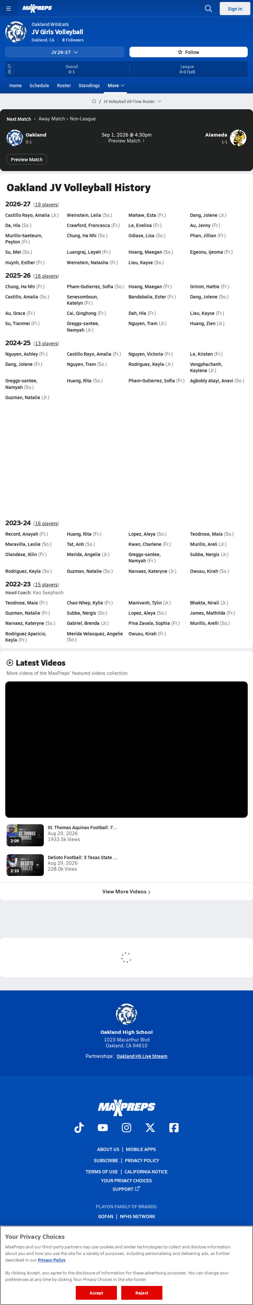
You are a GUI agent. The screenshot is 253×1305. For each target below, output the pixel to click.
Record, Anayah (21, 533)
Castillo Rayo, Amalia (27, 215)
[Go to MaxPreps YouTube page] (103, 1128)
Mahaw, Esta (142, 215)
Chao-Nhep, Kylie (85, 602)
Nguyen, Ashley (21, 353)
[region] (126, 1265)
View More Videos (124, 891)
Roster (64, 85)
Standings (89, 85)
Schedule (39, 85)
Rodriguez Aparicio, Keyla (25, 636)
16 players (46, 276)
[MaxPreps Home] (37, 8)
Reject (141, 1293)
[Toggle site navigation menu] (8, 8)
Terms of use (102, 1171)
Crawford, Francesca (88, 225)
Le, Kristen (201, 353)
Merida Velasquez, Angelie (95, 633)
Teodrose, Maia (206, 533)
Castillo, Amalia (21, 296)
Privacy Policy (142, 1160)
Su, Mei (13, 251)
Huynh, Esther (20, 262)
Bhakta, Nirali (204, 602)
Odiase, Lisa (141, 235)
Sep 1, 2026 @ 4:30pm (127, 135)
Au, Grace (15, 313)
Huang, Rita (79, 380)
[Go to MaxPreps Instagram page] (126, 1128)
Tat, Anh (75, 544)
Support (123, 1188)
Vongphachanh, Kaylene (206, 367)
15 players (46, 584)
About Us (108, 1149)
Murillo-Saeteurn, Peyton (23, 238)
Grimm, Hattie (204, 286)
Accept (96, 1293)
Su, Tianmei (17, 323)
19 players (46, 204)
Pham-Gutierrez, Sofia (90, 286)
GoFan (105, 1216)
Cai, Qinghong (81, 313)
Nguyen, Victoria (145, 353)
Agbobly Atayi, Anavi (211, 380)
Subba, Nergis (204, 554)
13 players (46, 343)
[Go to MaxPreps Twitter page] (150, 1128)
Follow (192, 52)
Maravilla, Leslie (23, 544)
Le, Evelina (140, 225)
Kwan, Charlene (144, 544)
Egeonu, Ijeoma (206, 251)
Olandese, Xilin (21, 554)
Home (15, 85)
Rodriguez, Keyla (146, 364)
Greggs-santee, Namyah (83, 326)
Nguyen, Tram (142, 323)
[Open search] (208, 8)
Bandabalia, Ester (147, 296)
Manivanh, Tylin (145, 602)
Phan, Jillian (203, 235)
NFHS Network (137, 1216)
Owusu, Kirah (204, 571)
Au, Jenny (200, 225)
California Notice (146, 1171)
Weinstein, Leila (84, 215)
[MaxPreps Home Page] (94, 101)
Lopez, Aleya (141, 533)
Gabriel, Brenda (83, 623)
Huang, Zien (202, 323)
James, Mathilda (207, 612)
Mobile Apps (141, 1149)
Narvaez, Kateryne (147, 571)
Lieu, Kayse (140, 262)
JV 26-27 (61, 52)
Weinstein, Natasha (87, 262)
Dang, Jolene (203, 215)
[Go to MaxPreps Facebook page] (174, 1128)
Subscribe (106, 1160)
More (113, 85)
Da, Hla (12, 225)
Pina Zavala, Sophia (149, 623)
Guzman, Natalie (22, 397)
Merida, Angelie (83, 554)
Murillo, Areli (203, 544)
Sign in (235, 8)
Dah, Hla (137, 313)
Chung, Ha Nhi (82, 235)
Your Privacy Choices (126, 1180)
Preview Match (124, 141)
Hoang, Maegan (145, 251)
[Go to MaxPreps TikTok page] (79, 1128)
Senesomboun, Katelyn (82, 299)
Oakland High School (126, 1032)
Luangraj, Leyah (84, 251)
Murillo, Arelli (204, 623)
